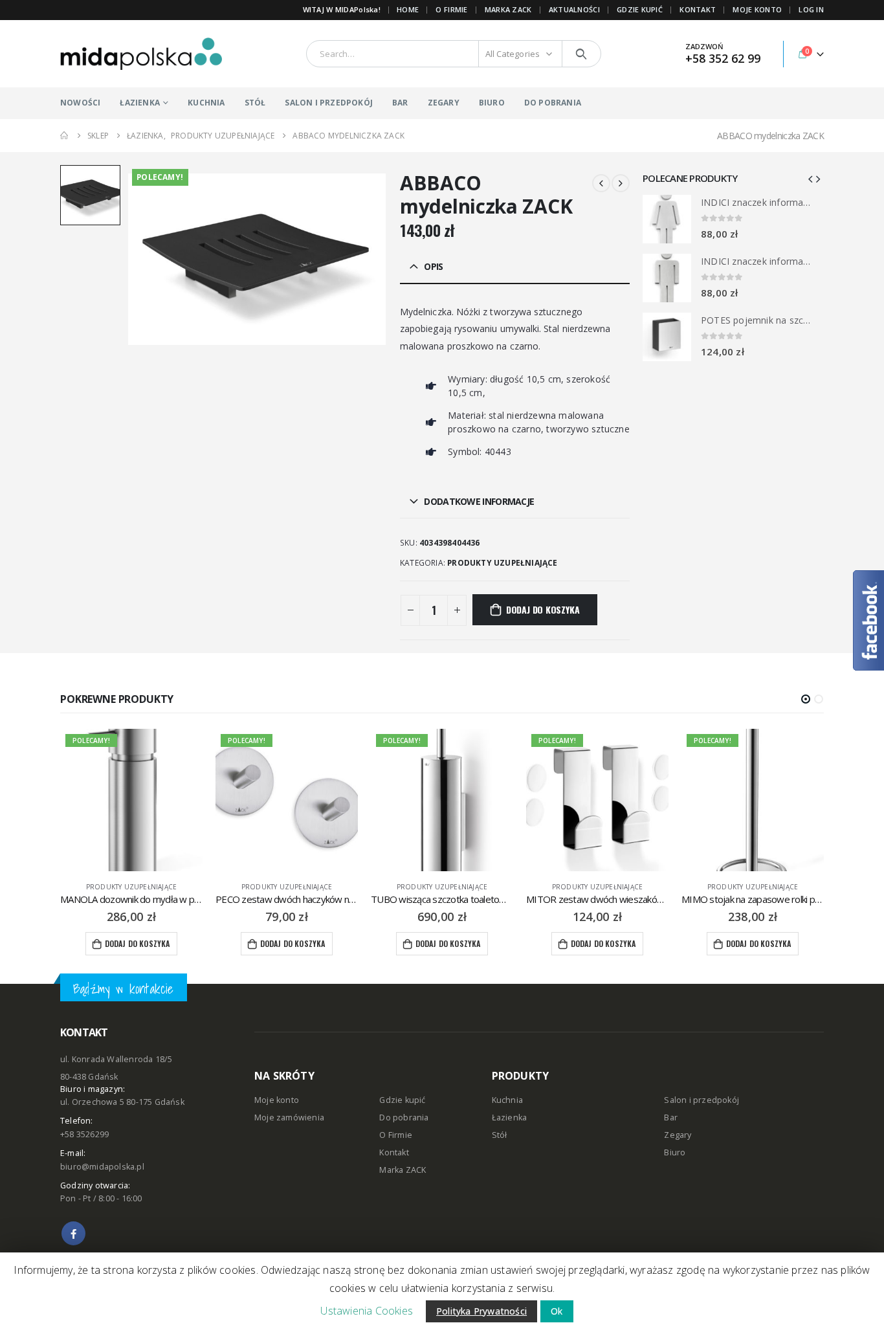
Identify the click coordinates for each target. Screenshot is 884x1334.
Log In (811, 9)
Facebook (73, 1233)
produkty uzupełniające (502, 562)
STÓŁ (255, 102)
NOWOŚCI (80, 102)
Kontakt (393, 1152)
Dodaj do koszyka (543, 609)
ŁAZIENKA (140, 102)
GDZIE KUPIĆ (640, 9)
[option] (90, 195)
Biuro (674, 1152)
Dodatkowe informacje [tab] (479, 501)
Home (408, 9)
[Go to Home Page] (64, 135)
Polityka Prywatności (481, 1311)
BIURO (492, 102)
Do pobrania (403, 1117)
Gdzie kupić (402, 1100)
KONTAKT (698, 9)
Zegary (677, 1134)
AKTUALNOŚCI (574, 9)
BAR (400, 102)
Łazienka (509, 1117)
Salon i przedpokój (701, 1100)
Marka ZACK (508, 9)
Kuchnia (507, 1100)
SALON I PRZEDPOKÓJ (329, 102)
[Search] (581, 54)
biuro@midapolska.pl (102, 1166)
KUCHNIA (206, 102)
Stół (499, 1134)
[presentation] (810, 178)
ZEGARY (443, 102)
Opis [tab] (433, 266)
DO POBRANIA (552, 102)
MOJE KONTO (757, 9)
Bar (671, 1117)
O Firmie (395, 1134)
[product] (667, 219)
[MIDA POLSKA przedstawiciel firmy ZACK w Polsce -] (141, 54)
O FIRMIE (451, 9)
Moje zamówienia (289, 1117)
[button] (805, 699)
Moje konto (276, 1100)
